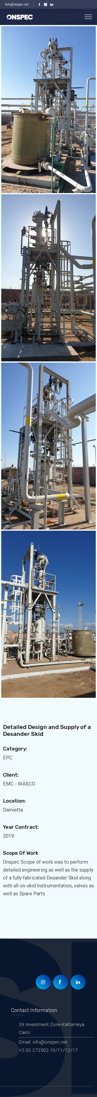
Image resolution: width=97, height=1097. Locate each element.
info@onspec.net (17, 4)
